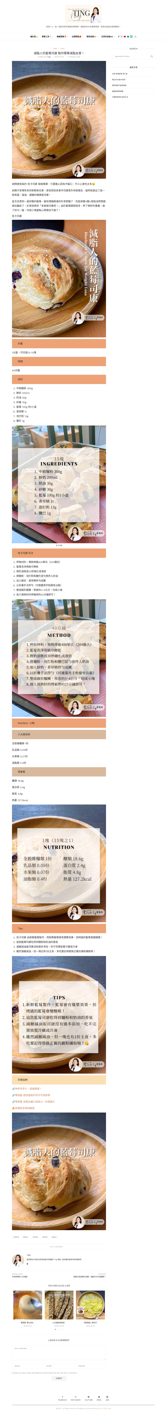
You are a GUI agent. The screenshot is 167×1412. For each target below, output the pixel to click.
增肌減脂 (35, 1237)
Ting (48, 57)
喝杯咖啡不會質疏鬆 (119, 85)
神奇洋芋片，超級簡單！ (28, 1088)
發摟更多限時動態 (25, 1108)
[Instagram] (121, 36)
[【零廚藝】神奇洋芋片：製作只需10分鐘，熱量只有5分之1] (90, 1305)
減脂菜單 (45, 1237)
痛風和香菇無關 (117, 91)
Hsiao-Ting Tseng (105, 1408)
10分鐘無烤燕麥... (59, 1323)
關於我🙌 (34, 36)
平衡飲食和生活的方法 (120, 97)
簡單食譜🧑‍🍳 (91, 36)
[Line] (131, 36)
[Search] (135, 36)
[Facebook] (118, 36)
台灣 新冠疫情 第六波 (119, 74)
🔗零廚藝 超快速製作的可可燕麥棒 (31, 1095)
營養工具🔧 (46, 36)
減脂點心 (54, 1237)
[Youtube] (125, 36)
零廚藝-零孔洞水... (28, 1323)
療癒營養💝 (61, 36)
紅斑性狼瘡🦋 (107, 36)
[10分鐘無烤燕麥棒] (59, 1305)
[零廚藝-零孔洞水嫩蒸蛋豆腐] (27, 1305)
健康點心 (25, 1237)
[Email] (128, 36)
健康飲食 (16, 1237)
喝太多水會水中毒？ (119, 80)
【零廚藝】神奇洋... (90, 1323)
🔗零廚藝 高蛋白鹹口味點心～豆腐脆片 (33, 1101)
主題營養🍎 (76, 36)
